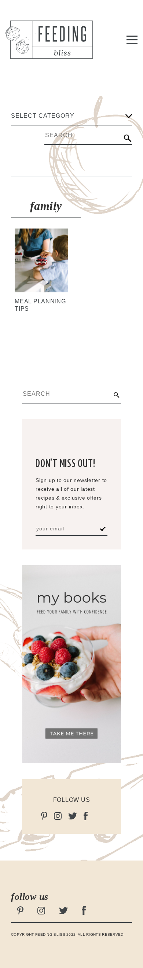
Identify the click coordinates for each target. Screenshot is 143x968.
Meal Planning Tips (40, 305)
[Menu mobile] (132, 41)
